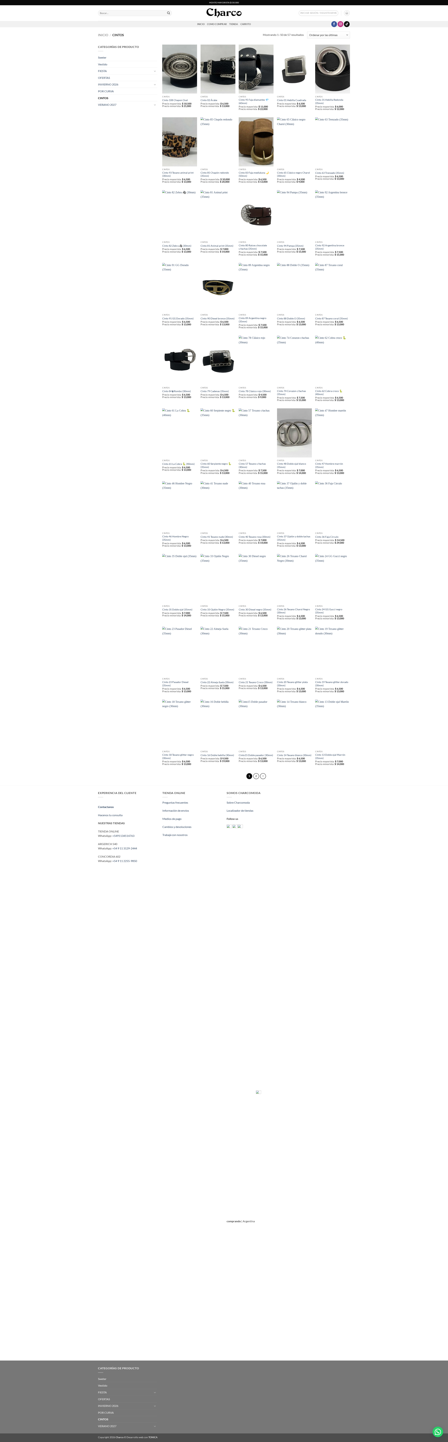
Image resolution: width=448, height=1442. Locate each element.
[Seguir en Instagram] (340, 24)
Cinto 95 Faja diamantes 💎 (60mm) (254, 101)
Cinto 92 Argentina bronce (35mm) (329, 247)
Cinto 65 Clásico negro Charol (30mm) (293, 174)
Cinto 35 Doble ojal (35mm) (177, 609)
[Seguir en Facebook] (334, 24)
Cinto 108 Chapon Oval (175, 100)
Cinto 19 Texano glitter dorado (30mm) (331, 684)
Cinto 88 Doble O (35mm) (291, 318)
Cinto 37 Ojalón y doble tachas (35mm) (293, 538)
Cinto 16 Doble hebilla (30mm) (217, 755)
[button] (318, 13)
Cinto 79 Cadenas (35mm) (215, 391)
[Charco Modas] (223, 13)
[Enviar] (169, 13)
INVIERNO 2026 (108, 84)
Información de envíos (175, 810)
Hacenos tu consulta (110, 815)
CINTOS (103, 98)
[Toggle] (155, 71)
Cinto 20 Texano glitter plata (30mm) (292, 684)
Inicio (103, 35)
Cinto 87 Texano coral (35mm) (331, 318)
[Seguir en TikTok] (347, 24)
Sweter (102, 57)
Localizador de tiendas (240, 810)
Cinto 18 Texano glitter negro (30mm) (178, 756)
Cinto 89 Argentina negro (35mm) (252, 320)
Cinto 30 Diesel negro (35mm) (255, 609)
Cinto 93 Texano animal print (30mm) (178, 174)
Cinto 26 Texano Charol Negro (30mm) (293, 611)
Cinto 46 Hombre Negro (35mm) (175, 538)
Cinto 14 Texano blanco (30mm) (294, 755)
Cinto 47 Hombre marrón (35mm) (329, 465)
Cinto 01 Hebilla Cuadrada (291, 100)
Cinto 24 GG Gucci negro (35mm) (328, 611)
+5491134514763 (123, 835)
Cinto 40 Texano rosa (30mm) (254, 536)
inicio (201, 24)
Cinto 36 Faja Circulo (326, 536)
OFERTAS (104, 77)
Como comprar (217, 24)
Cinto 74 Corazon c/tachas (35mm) (291, 392)
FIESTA (102, 71)
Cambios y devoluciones (176, 826)
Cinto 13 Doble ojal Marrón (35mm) (330, 756)
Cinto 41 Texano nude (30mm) (217, 536)
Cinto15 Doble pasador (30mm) (256, 755)
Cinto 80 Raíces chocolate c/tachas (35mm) (253, 247)
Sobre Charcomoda (238, 802)
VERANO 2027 (107, 104)
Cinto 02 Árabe (209, 100)
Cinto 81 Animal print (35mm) (217, 245)
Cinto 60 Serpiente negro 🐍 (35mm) (216, 465)
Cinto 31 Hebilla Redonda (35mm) (329, 101)
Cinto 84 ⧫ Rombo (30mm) (176, 391)
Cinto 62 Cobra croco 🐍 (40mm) (328, 392)
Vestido (102, 64)
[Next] (263, 776)
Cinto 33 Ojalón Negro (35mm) (217, 609)
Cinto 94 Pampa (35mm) (290, 245)
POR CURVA (106, 91)
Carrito (245, 24)
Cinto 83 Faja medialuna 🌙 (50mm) (254, 174)
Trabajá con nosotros (175, 834)
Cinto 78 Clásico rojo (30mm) (255, 391)
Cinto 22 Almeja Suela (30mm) (217, 682)
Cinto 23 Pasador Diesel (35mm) (175, 684)
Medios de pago (171, 818)
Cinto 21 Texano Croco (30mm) (255, 682)
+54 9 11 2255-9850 (124, 861)
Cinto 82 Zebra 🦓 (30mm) (176, 245)
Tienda (233, 24)
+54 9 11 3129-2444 (124, 848)
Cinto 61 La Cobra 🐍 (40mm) (178, 463)
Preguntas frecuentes (175, 802)
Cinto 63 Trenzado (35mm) (329, 172)
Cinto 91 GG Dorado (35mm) (178, 318)
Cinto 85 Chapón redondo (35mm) (215, 174)
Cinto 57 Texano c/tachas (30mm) (252, 465)
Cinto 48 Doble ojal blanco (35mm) (291, 465)
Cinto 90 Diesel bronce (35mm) (217, 318)
